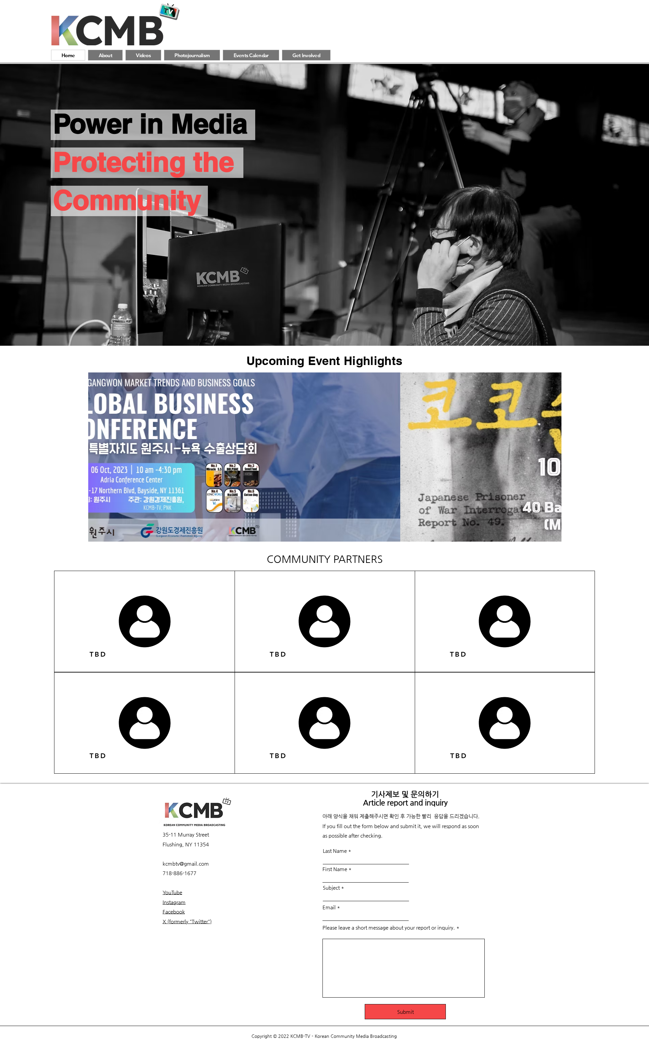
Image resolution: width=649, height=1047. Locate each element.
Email (329, 907)
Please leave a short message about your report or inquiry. (388, 927)
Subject (331, 887)
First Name (334, 868)
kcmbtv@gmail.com (186, 863)
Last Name (335, 850)
